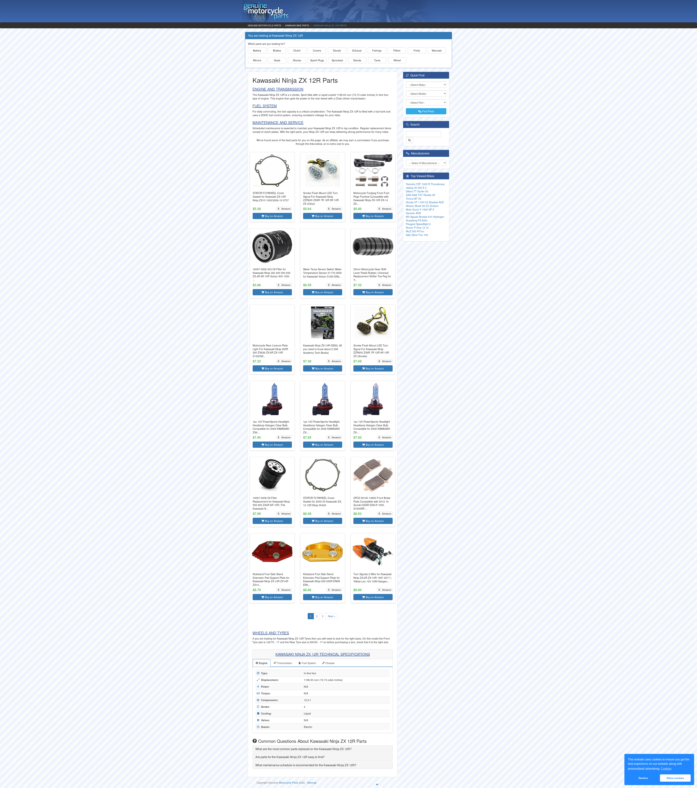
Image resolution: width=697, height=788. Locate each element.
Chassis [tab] (330, 663)
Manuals (437, 50)
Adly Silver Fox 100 (417, 235)
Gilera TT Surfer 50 (417, 191)
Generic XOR (413, 213)
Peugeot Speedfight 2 (418, 224)
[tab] (323, 749)
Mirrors (257, 60)
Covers (317, 50)
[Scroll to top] (377, 784)
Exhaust (357, 50)
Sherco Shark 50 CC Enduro (422, 206)
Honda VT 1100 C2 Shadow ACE (425, 202)
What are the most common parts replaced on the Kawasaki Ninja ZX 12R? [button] (303, 749)
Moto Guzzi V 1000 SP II (420, 209)
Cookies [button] (666, 768)
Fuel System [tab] (308, 663)
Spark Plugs (317, 60)
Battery (257, 50)
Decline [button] (643, 778)
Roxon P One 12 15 (417, 227)
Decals (337, 50)
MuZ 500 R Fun (415, 231)
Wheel (397, 60)
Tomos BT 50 (413, 198)
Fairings (377, 50)
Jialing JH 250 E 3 (416, 187)
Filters (396, 50)
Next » (331, 616)
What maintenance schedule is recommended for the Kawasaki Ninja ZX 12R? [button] (305, 765)
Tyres (377, 60)
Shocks (297, 60)
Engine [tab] (263, 663)
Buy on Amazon (273, 216)
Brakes (277, 50)
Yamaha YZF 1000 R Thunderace (425, 184)
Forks (416, 50)
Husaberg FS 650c (416, 220)
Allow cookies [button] (675, 778)
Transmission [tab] (284, 663)
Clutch (297, 50)
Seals (277, 60)
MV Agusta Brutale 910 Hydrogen (425, 217)
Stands (357, 60)
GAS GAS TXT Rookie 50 (420, 195)
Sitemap (312, 782)
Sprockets (337, 60)
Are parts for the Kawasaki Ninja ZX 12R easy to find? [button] (290, 757)
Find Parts (427, 111)
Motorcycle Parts (288, 782)
